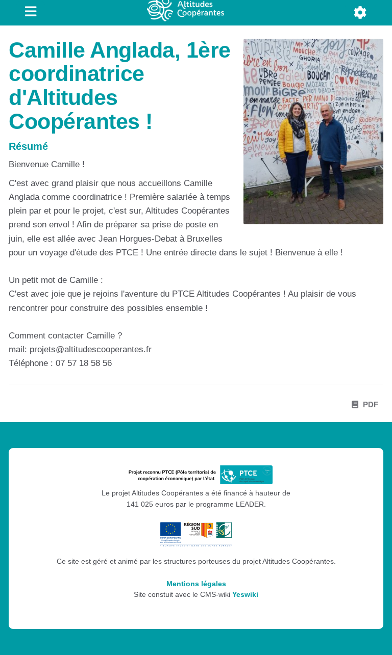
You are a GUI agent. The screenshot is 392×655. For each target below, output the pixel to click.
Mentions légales (196, 584)
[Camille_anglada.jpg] (308, 137)
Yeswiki (245, 594)
